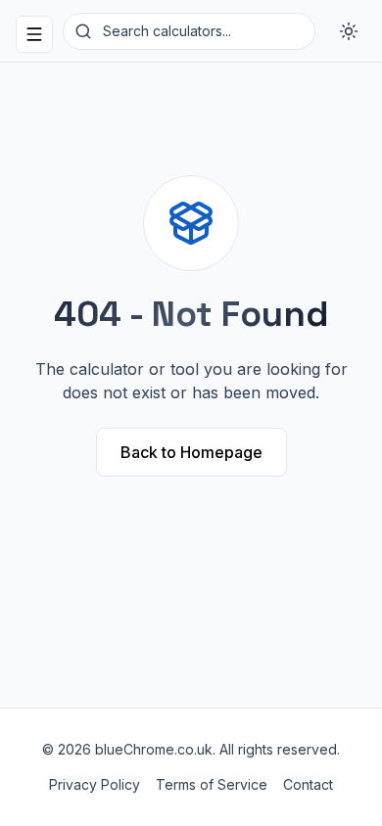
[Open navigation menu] (34, 34)
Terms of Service (211, 784)
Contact (308, 784)
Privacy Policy (94, 784)
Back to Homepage (191, 452)
